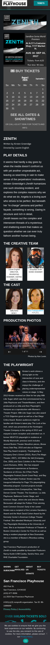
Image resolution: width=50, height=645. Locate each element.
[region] (25, 264)
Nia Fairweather (35, 310)
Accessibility (24, 609)
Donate (30, 573)
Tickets (40, 3)
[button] (7, 264)
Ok (25, 641)
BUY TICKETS (28, 71)
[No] (46, 633)
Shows (7, 567)
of (25, 351)
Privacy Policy (10, 609)
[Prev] (9, 351)
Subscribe (9, 570)
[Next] (40, 351)
